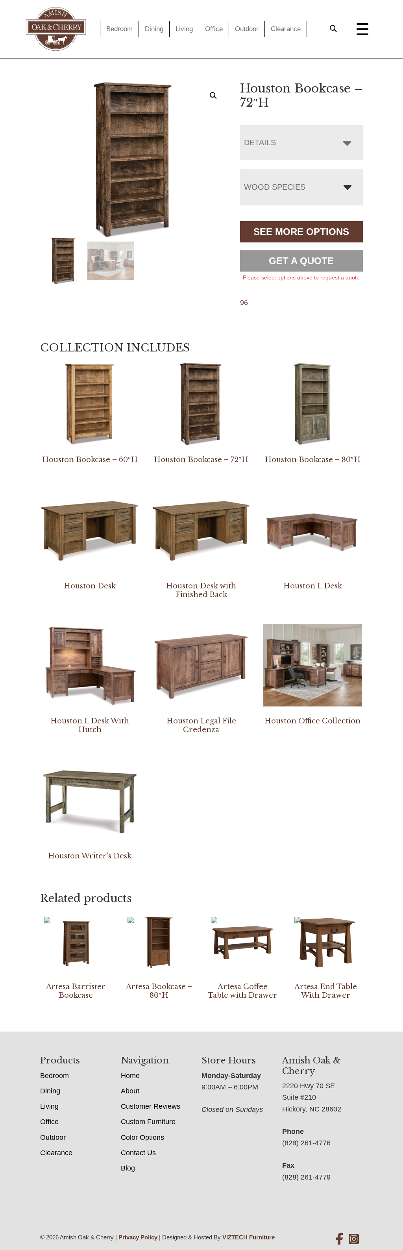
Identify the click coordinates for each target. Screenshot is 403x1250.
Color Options (142, 1137)
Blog (128, 1168)
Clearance (286, 29)
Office (214, 29)
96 (244, 303)
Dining (154, 29)
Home (130, 1076)
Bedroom (119, 29)
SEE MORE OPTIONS (301, 231)
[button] (213, 96)
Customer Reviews (150, 1106)
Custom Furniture (148, 1122)
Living (184, 29)
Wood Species (274, 187)
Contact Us (138, 1153)
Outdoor (247, 29)
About (130, 1091)
